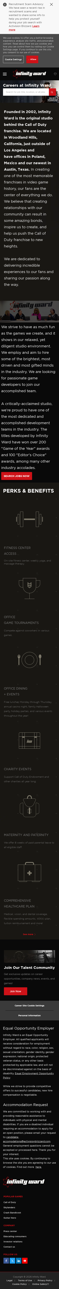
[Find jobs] (52, 92)
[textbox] (26, 92)
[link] (5, 74)
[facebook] (6, 1261)
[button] (13, 59)
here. (39, 1167)
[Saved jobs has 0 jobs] (54, 74)
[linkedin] (18, 1261)
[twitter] (12, 1261)
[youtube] (25, 1261)
